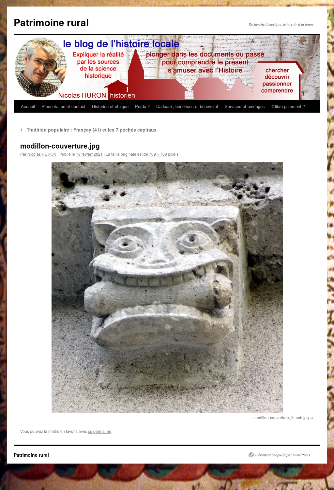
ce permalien (99, 431)
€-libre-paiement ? (288, 106)
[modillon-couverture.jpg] (167, 287)
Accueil (28, 106)
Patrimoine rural (51, 22)
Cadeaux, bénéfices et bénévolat (187, 106)
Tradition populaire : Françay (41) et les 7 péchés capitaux (88, 129)
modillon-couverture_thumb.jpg (281, 417)
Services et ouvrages (245, 106)
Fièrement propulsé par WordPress (282, 454)
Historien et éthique (110, 106)
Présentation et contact (63, 106)
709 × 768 (158, 154)
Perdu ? (142, 106)
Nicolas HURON (41, 154)
